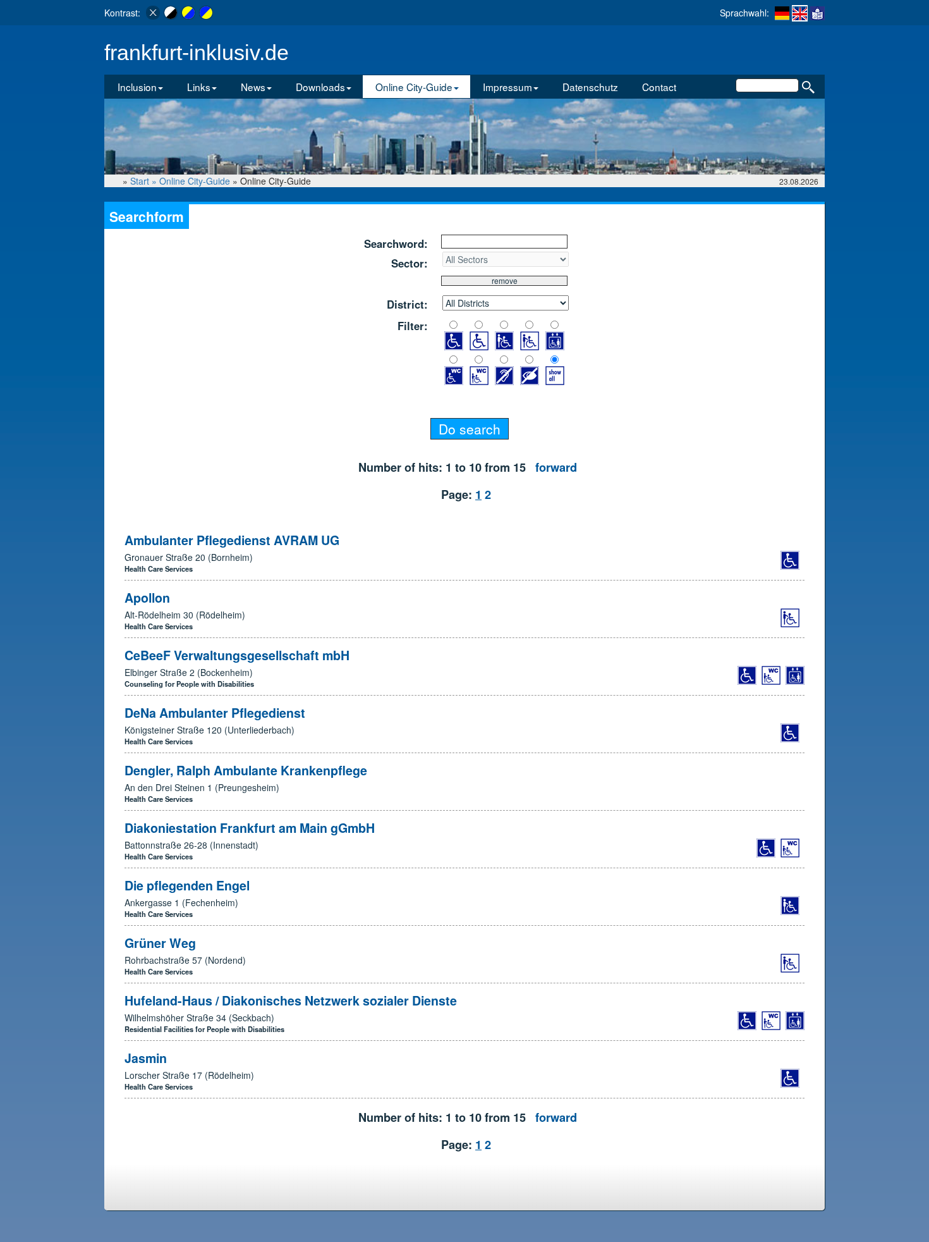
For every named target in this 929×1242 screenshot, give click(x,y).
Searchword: (396, 243)
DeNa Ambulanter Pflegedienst (214, 713)
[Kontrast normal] (153, 12)
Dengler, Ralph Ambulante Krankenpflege (245, 770)
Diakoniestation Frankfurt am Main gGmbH (249, 828)
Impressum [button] (507, 87)
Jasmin (145, 1058)
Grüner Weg (160, 943)
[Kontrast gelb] (188, 12)
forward (556, 467)
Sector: (409, 263)
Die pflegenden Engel (187, 885)
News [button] (253, 87)
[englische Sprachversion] (800, 13)
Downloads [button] (320, 87)
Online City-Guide (194, 181)
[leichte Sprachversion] (817, 12)
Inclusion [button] (137, 87)
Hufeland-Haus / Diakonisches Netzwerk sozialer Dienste (290, 1000)
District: (407, 304)
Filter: (413, 325)
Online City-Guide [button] (413, 87)
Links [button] (198, 87)
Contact (659, 87)
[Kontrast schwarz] (170, 12)
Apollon (147, 597)
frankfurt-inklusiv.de (196, 53)
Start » (144, 181)
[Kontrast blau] (206, 12)
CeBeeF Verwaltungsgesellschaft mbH (236, 655)
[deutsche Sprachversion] (782, 12)
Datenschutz (590, 87)
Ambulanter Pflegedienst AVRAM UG (231, 540)
